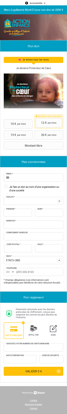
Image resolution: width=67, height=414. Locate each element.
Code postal (13, 244)
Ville (40, 244)
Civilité (10, 197)
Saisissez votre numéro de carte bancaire (27, 344)
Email (9, 174)
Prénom (10, 209)
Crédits (33, 400)
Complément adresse (17, 233)
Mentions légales (33, 404)
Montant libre (33, 145)
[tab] (33, 60)
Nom (40, 209)
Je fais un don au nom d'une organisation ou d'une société (34, 188)
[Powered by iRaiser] (33, 393)
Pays (9, 256)
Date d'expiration (15, 355)
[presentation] (33, 60)
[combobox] (33, 201)
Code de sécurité (50, 355)
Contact (34, 408)
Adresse (11, 221)
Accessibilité (36, 3)
